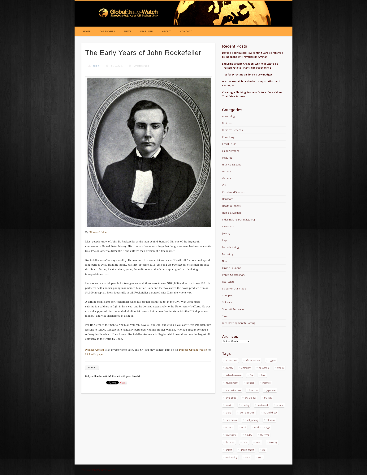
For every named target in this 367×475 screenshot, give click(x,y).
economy (246, 368)
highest (250, 382)
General (226, 171)
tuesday (273, 442)
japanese (271, 390)
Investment (228, 226)
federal (280, 368)
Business (93, 367)
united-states (247, 449)
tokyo (258, 442)
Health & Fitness (231, 206)
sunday (248, 435)
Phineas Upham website (193, 349)
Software (227, 302)
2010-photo (231, 360)
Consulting (228, 137)
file (251, 375)
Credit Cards (229, 144)
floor (263, 375)
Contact (186, 31)
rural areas (231, 420)
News (127, 31)
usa (264, 449)
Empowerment (230, 150)
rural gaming (251, 420)
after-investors (253, 360)
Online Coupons (231, 268)
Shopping (227, 295)
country (229, 368)
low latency (250, 397)
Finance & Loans (231, 164)
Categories (107, 31)
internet (266, 382)
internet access (233, 390)
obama (280, 405)
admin (96, 65)
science (229, 427)
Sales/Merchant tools (234, 288)
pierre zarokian (247, 412)
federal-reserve (234, 375)
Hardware (227, 199)
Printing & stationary (233, 274)
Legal (225, 240)
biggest (272, 360)
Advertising (228, 116)
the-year (264, 435)
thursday (230, 442)
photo (228, 412)
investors (253, 390)
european (264, 368)
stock (243, 427)
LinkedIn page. (94, 354)
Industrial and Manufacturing (238, 219)
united (229, 449)
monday (245, 405)
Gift (224, 185)
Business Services (232, 130)
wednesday (231, 457)
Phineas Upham (98, 232)
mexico (229, 405)
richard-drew (270, 412)
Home (86, 31)
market (268, 397)
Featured (146, 31)
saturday (270, 420)
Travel (225, 316)
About (166, 31)
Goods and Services (233, 192)
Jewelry (226, 233)
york (260, 457)
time (245, 442)
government (232, 382)
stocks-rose (231, 435)
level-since (231, 397)
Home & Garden (231, 212)
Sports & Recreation (233, 309)
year (247, 457)
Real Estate (228, 281)
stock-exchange (262, 427)
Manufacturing (230, 247)
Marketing (227, 254)
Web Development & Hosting (238, 323)
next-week (262, 405)
